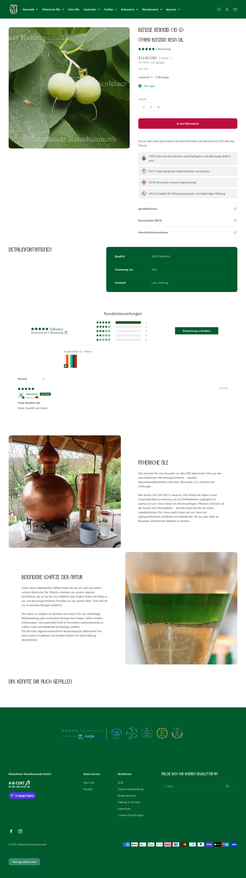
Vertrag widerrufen (24, 861)
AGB (120, 782)
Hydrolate (90, 9)
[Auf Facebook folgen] (11, 831)
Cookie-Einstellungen (131, 815)
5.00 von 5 (56, 328)
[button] (146, 49)
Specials (171, 9)
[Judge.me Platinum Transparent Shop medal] (132, 733)
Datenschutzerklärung (130, 789)
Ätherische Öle (51, 9)
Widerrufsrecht (127, 795)
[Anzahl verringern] (143, 107)
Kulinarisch (127, 9)
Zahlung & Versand (129, 802)
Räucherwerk (150, 9)
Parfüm (108, 9)
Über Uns (89, 782)
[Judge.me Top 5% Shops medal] (177, 733)
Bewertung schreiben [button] (197, 330)
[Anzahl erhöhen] (158, 107)
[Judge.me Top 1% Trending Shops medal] (162, 733)
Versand (160, 62)
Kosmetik (28, 9)
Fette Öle (73, 9)
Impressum (124, 808)
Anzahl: (142, 99)
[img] (26, 388)
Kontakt (88, 789)
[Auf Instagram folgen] (20, 831)
